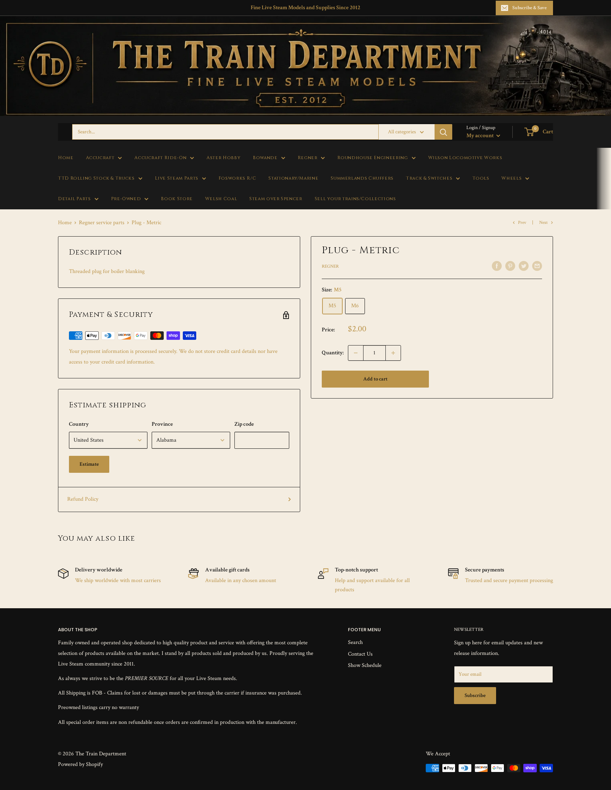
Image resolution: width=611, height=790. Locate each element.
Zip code (244, 424)
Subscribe (475, 695)
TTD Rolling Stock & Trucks (96, 178)
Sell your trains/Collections (355, 199)
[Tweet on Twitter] (524, 265)
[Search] (443, 132)
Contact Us (360, 654)
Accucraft (100, 158)
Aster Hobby (223, 158)
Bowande (265, 158)
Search (355, 642)
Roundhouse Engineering (372, 158)
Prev (522, 223)
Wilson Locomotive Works (465, 158)
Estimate (89, 464)
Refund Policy (82, 499)
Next (543, 223)
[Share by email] (537, 265)
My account (480, 135)
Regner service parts (101, 222)
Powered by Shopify (80, 764)
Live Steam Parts (176, 178)
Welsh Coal (221, 199)
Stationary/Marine (293, 178)
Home (66, 158)
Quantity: (333, 352)
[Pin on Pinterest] (510, 265)
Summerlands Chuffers (362, 178)
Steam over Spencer (275, 199)
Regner (308, 158)
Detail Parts (74, 199)
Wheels (511, 178)
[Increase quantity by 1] (393, 352)
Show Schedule (365, 665)
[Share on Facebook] (497, 265)
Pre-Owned (126, 199)
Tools (480, 178)
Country (79, 424)
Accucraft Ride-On (160, 158)
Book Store (176, 199)
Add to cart (375, 379)
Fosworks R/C (237, 178)
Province (162, 424)
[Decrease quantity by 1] (355, 352)
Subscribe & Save (529, 8)
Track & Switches (429, 178)
